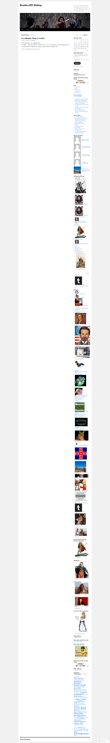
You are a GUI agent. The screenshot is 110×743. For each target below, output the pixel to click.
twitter (78, 718)
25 (87, 46)
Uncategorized (28, 49)
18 (87, 44)
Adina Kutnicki (81, 297)
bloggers (79, 686)
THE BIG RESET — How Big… (86, 140)
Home (22, 29)
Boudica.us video (77, 729)
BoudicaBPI (83, 729)
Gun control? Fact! (78, 130)
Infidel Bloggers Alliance (79, 397)
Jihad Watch (77, 400)
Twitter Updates (78, 95)
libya (84, 701)
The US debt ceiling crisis (79, 116)
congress (83, 692)
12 (74, 44)
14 (79, 44)
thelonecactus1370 (85, 169)
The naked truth (77, 127)
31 (85, 48)
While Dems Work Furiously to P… (86, 147)
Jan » (87, 50)
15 (81, 44)
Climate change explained (79, 126)
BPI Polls (76, 244)
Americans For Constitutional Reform (81, 308)
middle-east (77, 703)
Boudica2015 (77, 225)
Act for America (81, 293)
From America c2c (77, 697)
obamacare (76, 710)
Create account (77, 86)
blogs (83, 686)
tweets (75, 718)
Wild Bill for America (79, 724)
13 (76, 44)
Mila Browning (84, 146)
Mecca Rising (77, 250)
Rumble (76, 275)
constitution (78, 694)
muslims (77, 708)
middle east (82, 702)
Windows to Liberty (78, 670)
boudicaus (33, 40)
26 (74, 48)
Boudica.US (85, 215)
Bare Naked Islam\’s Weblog (80, 310)
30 (83, 48)
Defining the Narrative (79, 374)
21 (79, 46)
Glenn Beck (77, 596)
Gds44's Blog (84, 395)
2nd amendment (76, 676)
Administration (77, 177)
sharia (85, 717)
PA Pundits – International (79, 428)
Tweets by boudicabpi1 (78, 96)
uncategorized (77, 720)
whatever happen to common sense (80, 722)
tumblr (83, 284)
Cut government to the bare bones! (81, 118)
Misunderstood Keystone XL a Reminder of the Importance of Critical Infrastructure (80, 121)
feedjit (79, 637)
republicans (80, 717)
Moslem (80, 704)
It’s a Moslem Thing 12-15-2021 (33, 38)
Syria (87, 717)
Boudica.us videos (82, 221)
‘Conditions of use (29, 29)
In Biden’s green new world (80, 128)
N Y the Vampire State (79, 251)
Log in (76, 88)
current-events (85, 694)
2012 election (78, 678)
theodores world (85, 502)
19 (74, 46)
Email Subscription (78, 52)
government (79, 730)
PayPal (87, 82)
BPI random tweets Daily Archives (80, 689)
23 (83, 46)
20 (76, 46)
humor (86, 697)
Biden (85, 727)
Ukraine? (76, 124)
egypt (83, 696)
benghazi (75, 686)
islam (77, 699)
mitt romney (76, 704)
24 (85, 46)
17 (85, 44)
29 (81, 48)
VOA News (77, 527)
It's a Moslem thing (35, 43)
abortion (75, 727)
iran (74, 699)
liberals (80, 701)
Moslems (84, 704)
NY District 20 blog (78, 252)
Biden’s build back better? (79, 123)
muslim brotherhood (80, 707)
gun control (82, 697)
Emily (83, 139)
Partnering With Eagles (79, 430)
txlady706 (76, 512)
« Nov (75, 50)
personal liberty (80, 715)
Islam (87, 730)
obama (83, 708)
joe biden (75, 701)
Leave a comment (35, 49)
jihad (84, 699)
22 (81, 46)
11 (87, 43)
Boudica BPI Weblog (31, 5)
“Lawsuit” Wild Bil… (86, 155)
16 (83, 44)
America (80, 727)
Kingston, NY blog (78, 248)
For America (77, 247)
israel (81, 699)
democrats (78, 696)
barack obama (80, 684)
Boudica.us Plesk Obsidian (79, 216)
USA (75, 735)
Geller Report (83, 396)
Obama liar (78, 713)
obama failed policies (80, 712)
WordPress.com (78, 92)
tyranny (82, 718)
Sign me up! (77, 63)
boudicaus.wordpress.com (83, 243)
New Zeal (81, 417)
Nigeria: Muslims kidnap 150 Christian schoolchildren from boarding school (81, 111)
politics (75, 717)
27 (76, 48)
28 (79, 48)
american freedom (77, 682)
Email (76, 246)
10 (85, 43)
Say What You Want (78, 641)
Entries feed (77, 89)
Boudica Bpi (77, 688)
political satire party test (79, 645)
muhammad (76, 705)
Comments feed (77, 91)
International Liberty (78, 399)
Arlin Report (77, 309)
